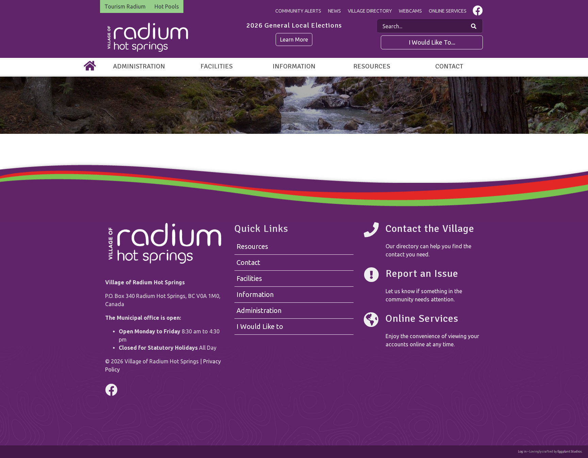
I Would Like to (259, 326)
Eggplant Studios (569, 451)
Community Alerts (298, 11)
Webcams (410, 11)
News (334, 11)
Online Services (448, 11)
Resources (371, 66)
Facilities (216, 66)
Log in (522, 451)
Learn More (294, 39)
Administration (139, 66)
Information (294, 66)
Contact (449, 66)
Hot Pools (166, 6)
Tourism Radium (125, 6)
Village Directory (370, 11)
